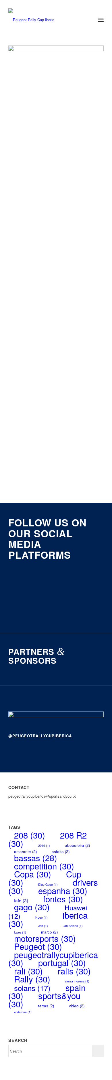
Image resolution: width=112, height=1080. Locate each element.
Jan (43, 926)
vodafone (23, 1012)
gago (32, 907)
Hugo (41, 917)
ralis (74, 971)
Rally (32, 979)
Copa (32, 874)
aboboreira (77, 845)
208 (29, 835)
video (76, 1005)
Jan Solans (73, 926)
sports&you (44, 999)
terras (46, 1005)
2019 (44, 845)
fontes (63, 899)
